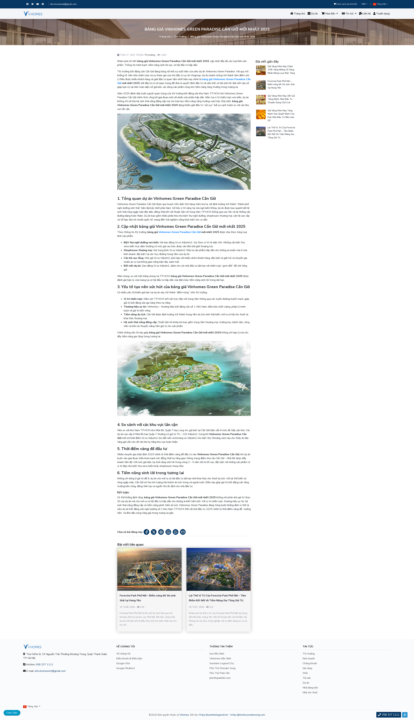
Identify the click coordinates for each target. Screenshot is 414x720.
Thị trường (180, 36)
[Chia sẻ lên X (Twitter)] (154, 532)
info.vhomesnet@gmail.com (63, 4)
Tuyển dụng (383, 13)
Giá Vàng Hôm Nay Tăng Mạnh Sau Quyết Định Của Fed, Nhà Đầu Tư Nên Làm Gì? (281, 115)
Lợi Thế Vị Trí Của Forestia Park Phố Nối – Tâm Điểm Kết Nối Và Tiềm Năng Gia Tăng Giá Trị (281, 132)
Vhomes (184, 714)
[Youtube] (39, 4)
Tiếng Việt (381, 4)
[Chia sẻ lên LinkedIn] (168, 532)
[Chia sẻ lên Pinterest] (161, 532)
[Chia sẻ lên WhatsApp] (175, 532)
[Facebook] (28, 4)
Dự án (314, 13)
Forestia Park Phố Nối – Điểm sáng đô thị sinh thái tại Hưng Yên (281, 84)
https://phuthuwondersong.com (247, 714)
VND (363, 4)
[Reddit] (44, 4)
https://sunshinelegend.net (213, 714)
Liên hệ (366, 13)
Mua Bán (330, 13)
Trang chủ (299, 13)
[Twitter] (33, 4)
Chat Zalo (11, 712)
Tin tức (349, 13)
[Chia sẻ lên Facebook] (146, 532)
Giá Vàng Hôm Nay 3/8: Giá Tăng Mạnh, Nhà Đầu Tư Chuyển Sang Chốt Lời (281, 99)
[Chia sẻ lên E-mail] (183, 532)
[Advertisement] (276, 191)
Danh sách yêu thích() (346, 4)
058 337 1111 (44, 664)
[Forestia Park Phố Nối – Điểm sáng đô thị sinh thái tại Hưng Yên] (149, 569)
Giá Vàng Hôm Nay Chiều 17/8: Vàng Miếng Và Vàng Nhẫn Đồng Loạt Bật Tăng (281, 70)
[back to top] (405, 715)
